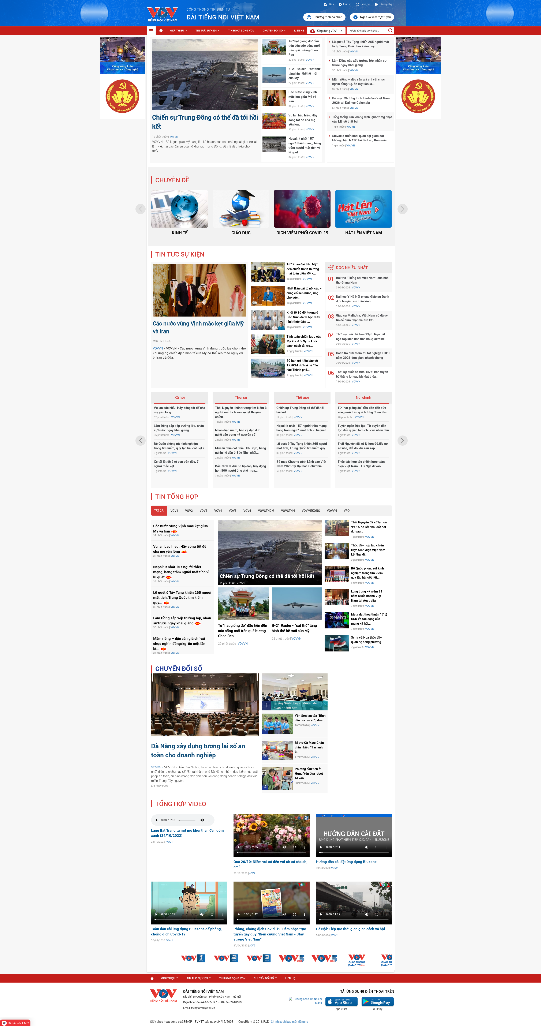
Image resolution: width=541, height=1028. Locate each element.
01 (331, 279)
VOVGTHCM (266, 510)
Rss (331, 4)
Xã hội (180, 397)
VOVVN (173, 136)
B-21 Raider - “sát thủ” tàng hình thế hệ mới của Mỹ (304, 73)
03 (331, 317)
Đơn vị (347, 4)
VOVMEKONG (311, 510)
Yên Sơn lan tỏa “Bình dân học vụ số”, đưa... (310, 718)
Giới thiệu (179, 31)
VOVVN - (157, 767)
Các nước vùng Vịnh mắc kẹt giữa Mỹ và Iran (302, 96)
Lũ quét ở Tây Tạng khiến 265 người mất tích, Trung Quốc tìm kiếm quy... (182, 597)
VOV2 (189, 510)
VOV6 (247, 510)
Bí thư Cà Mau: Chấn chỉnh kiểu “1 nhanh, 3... (309, 747)
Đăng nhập (386, 4)
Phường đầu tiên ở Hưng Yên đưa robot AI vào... (309, 773)
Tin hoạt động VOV (241, 30)
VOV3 (203, 510)
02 (331, 298)
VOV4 (218, 510)
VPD (347, 510)
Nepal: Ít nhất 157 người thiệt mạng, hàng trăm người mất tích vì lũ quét (181, 572)
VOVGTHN (288, 510)
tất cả (159, 510)
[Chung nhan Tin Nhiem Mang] (305, 1000)
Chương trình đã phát (328, 17)
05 (331, 354)
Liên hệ (365, 4)
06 (331, 373)
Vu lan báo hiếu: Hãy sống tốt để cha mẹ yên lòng (302, 119)
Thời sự (241, 397)
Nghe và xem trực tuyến (375, 17)
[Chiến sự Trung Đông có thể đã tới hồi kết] (270, 552)
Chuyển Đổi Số (275, 31)
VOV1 (174, 510)
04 (331, 335)
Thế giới (302, 397)
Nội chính (363, 397)
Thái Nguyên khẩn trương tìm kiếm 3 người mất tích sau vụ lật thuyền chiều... (241, 412)
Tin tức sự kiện (208, 31)
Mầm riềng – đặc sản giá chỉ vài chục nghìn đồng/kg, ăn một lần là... (179, 643)
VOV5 (232, 510)
